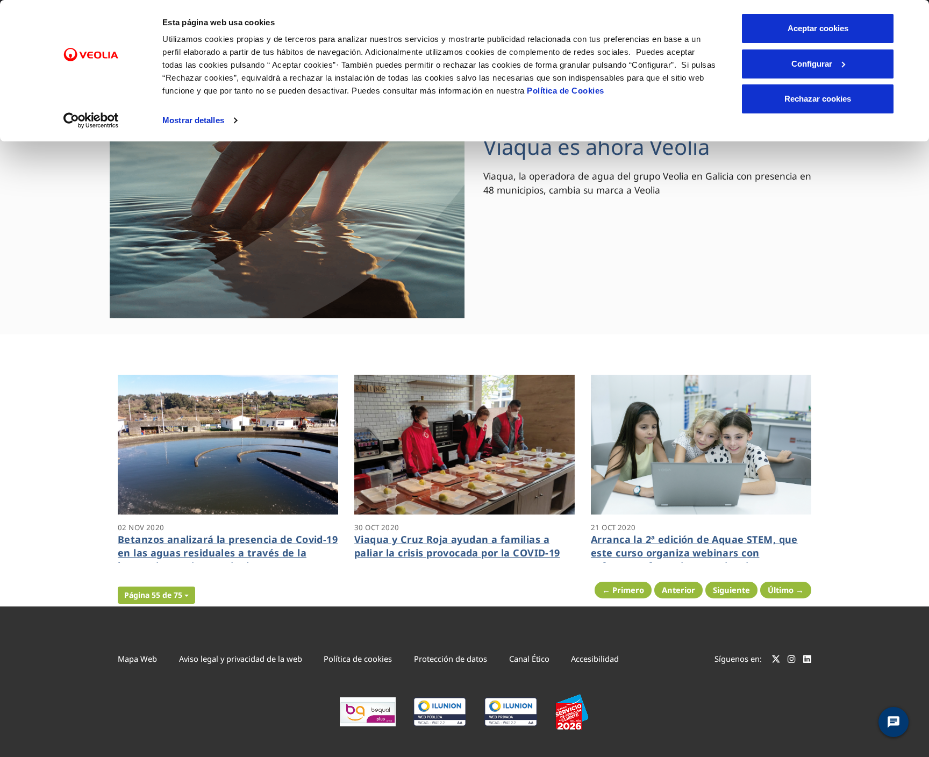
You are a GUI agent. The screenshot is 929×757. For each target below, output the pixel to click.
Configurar (811, 63)
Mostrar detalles (193, 120)
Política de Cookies (565, 90)
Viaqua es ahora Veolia (596, 146)
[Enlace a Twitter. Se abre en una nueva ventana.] (776, 660)
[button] (156, 595)
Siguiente (731, 589)
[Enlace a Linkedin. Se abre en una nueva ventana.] (807, 660)
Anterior (678, 589)
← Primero (623, 589)
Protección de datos (450, 658)
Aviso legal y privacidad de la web (240, 658)
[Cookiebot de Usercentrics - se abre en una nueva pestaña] (91, 120)
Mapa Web (137, 658)
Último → (786, 589)
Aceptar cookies (818, 28)
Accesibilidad (595, 658)
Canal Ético (529, 658)
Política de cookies (358, 658)
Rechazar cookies (817, 98)
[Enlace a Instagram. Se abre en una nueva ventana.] (792, 660)
